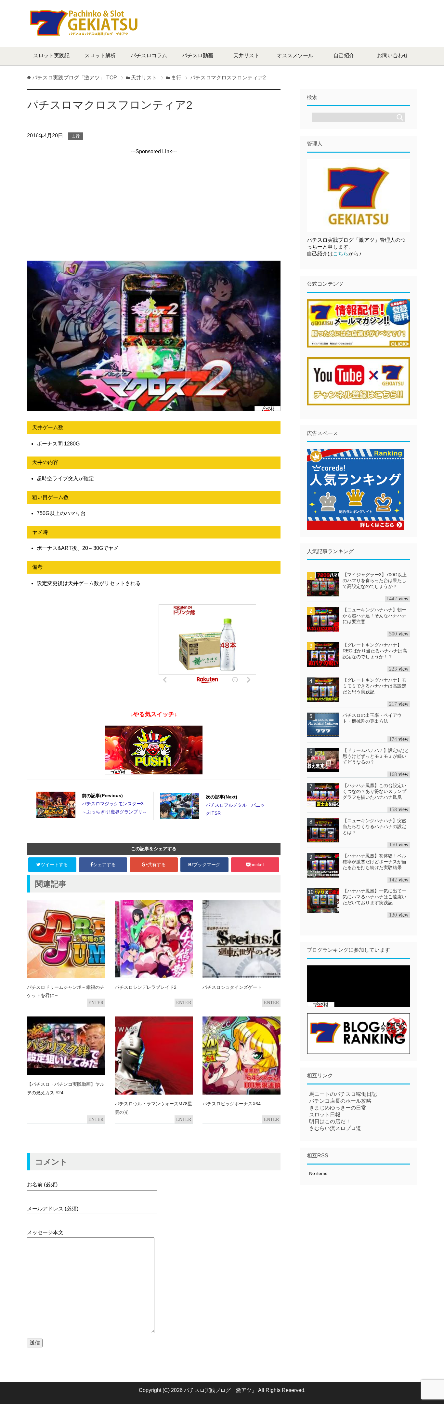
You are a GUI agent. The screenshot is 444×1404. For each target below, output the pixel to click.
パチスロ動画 (197, 55)
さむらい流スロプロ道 (335, 1128)
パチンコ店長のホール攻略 (340, 1101)
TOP (74, 77)
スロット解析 (100, 55)
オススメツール (295, 55)
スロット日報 (324, 1114)
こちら (340, 253)
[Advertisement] (298, 22)
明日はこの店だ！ (330, 1121)
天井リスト (246, 55)
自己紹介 (343, 55)
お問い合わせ (392, 55)
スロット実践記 (51, 55)
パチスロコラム (149, 55)
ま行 (76, 136)
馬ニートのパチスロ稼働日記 (343, 1094)
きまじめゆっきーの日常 (337, 1108)
